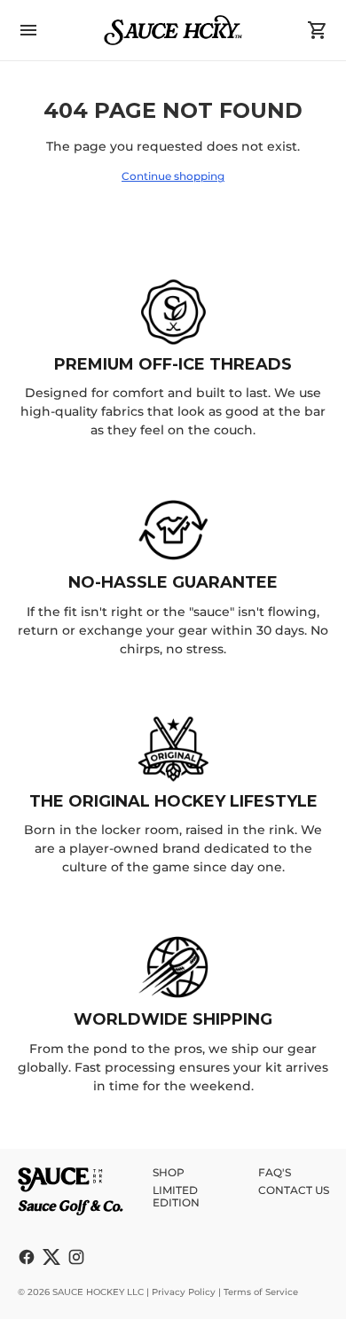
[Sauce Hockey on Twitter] (51, 1257)
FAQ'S (274, 1172)
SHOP (169, 1172)
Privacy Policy (184, 1292)
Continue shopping (173, 176)
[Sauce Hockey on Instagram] (76, 1257)
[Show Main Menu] (28, 30)
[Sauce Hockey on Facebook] (26, 1257)
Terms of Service (261, 1292)
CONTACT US (293, 1190)
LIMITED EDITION (176, 1196)
